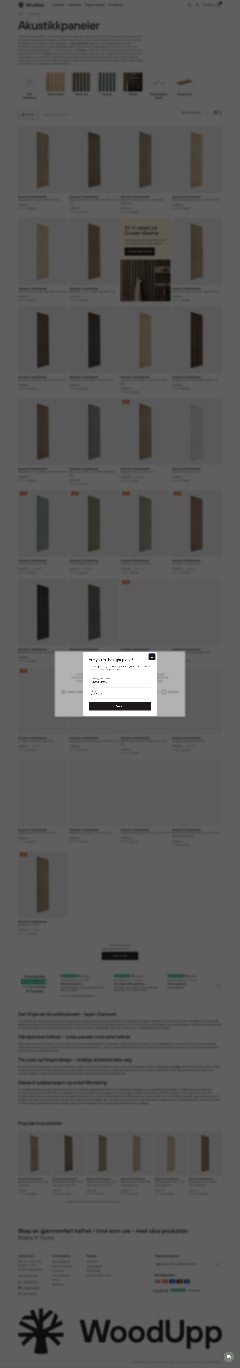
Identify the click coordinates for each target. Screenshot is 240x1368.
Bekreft (120, 706)
